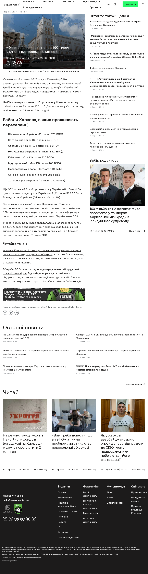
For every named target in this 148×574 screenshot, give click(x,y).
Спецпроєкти (115, 503)
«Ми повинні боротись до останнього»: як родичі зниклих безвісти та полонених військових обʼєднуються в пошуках (117, 39)
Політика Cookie (67, 511)
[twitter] (22, 519)
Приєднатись (139, 492)
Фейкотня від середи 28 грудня (108, 68)
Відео (110, 492)
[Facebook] (8, 63)
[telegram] (16, 519)
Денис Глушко (15, 58)
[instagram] (11, 519)
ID (59, 527)
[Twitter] (14, 63)
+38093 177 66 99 (13, 496)
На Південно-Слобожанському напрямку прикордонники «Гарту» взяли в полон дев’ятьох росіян (113, 100)
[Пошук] (115, 4)
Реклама (63, 516)
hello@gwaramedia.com (16, 500)
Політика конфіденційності (68, 504)
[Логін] (143, 4)
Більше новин (134, 384)
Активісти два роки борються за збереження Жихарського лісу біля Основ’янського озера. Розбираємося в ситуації (117, 82)
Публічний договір (68, 537)
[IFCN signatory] (18, 509)
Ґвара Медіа (9, 12)
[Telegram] (19, 63)
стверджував (30, 208)
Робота (62, 522)
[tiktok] (34, 519)
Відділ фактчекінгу (90, 494)
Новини (21, 12)
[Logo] (11, 4)
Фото (110, 497)
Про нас (94, 7)
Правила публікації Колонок (136, 509)
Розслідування (31, 7)
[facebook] (5, 519)
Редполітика (65, 497)
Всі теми (63, 532)
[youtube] (28, 519)
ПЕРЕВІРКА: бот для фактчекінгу (90, 504)
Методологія (90, 513)
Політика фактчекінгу (90, 520)
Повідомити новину (138, 499)
